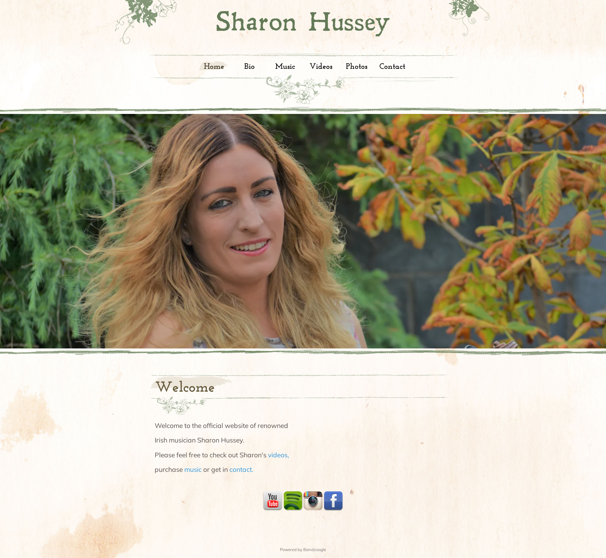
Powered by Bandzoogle (303, 549)
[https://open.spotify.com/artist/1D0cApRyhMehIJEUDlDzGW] (293, 500)
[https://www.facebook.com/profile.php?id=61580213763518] (333, 500)
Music (285, 67)
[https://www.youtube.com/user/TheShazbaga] (273, 500)
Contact (392, 67)
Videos (321, 67)
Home (214, 67)
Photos (356, 67)
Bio (249, 67)
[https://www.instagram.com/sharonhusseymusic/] (313, 500)
